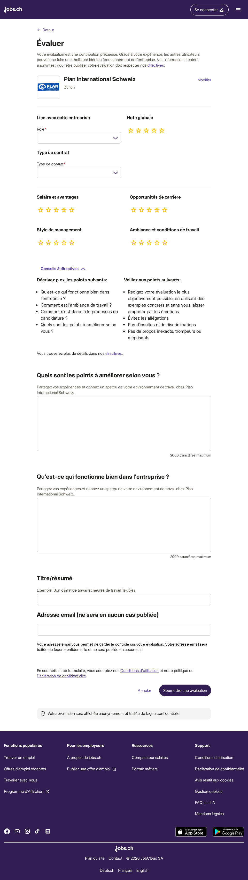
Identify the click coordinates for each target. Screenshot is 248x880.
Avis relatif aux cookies (214, 780)
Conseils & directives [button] (59, 268)
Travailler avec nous (20, 780)
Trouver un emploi (19, 757)
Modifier (204, 79)
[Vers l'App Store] (191, 832)
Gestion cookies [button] (209, 791)
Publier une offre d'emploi (88, 768)
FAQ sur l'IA (205, 802)
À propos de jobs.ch (84, 757)
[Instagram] (27, 831)
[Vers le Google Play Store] (228, 832)
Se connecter (206, 9)
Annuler (144, 690)
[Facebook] (7, 831)
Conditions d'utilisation (139, 670)
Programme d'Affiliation (23, 791)
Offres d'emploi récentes (25, 768)
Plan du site (95, 858)
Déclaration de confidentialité (61, 675)
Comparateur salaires (150, 757)
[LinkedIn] (48, 831)
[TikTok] (37, 831)
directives (155, 65)
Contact (115, 858)
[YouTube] (17, 831)
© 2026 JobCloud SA (144, 858)
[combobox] (79, 138)
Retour (48, 29)
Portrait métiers (145, 768)
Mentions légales (209, 813)
